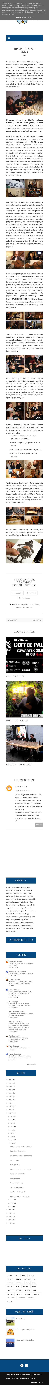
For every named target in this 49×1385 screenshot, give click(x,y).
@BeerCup (20, 604)
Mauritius (21, 1298)
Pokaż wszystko (31, 1064)
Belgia (24, 1275)
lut (12, 1203)
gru (12, 1116)
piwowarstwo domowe (24, 607)
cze (12, 1136)
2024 (10, 1086)
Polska (10, 1275)
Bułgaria (37, 1294)
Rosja (34, 1290)
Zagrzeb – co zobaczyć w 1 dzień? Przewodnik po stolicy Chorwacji (20, 1057)
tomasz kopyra (14, 980)
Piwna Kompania (15, 1054)
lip (11, 1133)
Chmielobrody (14, 990)
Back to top (36, 1382)
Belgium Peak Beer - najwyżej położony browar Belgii (18, 1039)
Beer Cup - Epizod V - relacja (20, 1196)
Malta (34, 1283)
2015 (10, 1210)
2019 (10, 1103)
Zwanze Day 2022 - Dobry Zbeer (17, 720)
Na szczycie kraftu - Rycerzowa (21, 1156)
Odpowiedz (39, 824)
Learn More (21, 18)
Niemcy (10, 1279)
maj (12, 1140)
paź (12, 1123)
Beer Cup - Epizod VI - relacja (20, 1169)
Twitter (33, 593)
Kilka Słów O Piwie (16, 1022)
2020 (10, 1100)
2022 (10, 1093)
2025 (10, 1083)
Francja (18, 1290)
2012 (10, 1220)
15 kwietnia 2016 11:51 (23, 790)
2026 (10, 1080)
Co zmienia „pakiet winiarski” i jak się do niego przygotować (21, 1014)
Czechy (17, 1275)
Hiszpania (26, 1286)
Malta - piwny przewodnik (25, 1340)
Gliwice (36, 604)
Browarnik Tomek (15, 961)
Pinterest (26, 598)
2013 (10, 1216)
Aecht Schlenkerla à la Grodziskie (20, 1048)
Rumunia (31, 1298)
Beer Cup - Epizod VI (17, 1174)
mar (12, 1200)
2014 (10, 1213)
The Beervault (14, 1036)
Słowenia (10, 1294)
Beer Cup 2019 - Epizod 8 (15, 676)
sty (12, 1206)
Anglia (31, 1275)
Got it (31, 18)
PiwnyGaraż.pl (14, 1046)
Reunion (27, 1290)
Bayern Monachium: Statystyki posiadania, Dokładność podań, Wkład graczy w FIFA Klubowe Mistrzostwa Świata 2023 (19, 1027)
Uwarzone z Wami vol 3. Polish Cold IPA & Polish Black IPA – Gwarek (20, 982)
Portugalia (19, 1283)
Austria (17, 1286)
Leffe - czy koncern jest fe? (25, 1329)
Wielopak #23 (15, 1165)
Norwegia (18, 1279)
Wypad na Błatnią (16, 1183)
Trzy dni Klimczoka (16, 1187)
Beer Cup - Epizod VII (18, 1151)
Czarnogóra (11, 1298)
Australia (28, 1294)
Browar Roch (20, 1319)
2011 (10, 1223)
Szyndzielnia (14, 1160)
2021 (10, 1096)
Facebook (18, 593)
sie (12, 1130)
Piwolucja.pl (13, 1002)
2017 (10, 1110)
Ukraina (19, 1294)
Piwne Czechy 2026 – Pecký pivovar (21, 973)
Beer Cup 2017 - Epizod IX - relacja (19, 765)
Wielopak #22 (15, 1178)
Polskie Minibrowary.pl (17, 971)
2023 (10, 1090)
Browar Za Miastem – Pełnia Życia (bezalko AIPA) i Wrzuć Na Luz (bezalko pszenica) (20, 993)
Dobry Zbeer (28, 604)
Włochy (10, 1286)
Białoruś (10, 1290)
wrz (12, 1126)
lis (11, 1120)
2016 (10, 1113)
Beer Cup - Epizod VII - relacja (20, 1146)
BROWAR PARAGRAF (17, 1012)
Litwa (34, 1286)
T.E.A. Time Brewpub (17, 1192)
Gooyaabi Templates (13, 1378)
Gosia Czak (21, 787)
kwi (12, 1143)
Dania (27, 1283)
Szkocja (10, 1283)
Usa (35, 1279)
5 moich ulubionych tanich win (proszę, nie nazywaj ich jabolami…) (20, 1004)
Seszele (10, 1301)
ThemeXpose (26, 1375)
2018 (10, 1106)
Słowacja (27, 1279)
